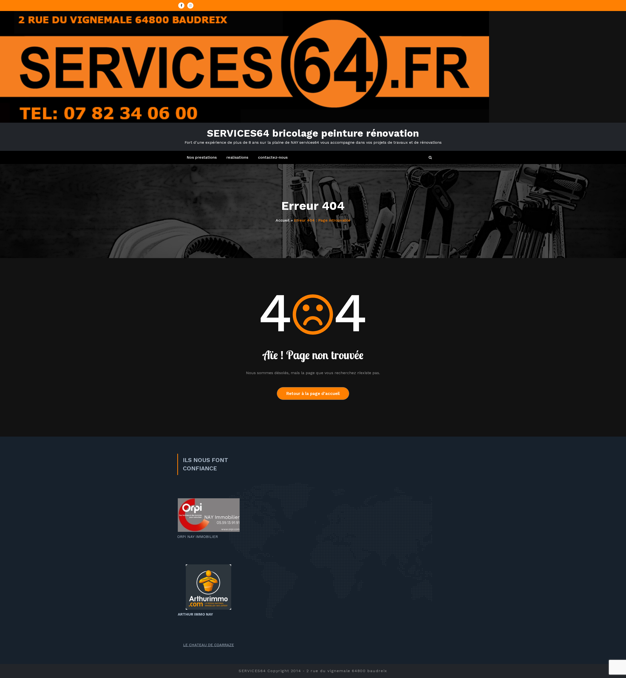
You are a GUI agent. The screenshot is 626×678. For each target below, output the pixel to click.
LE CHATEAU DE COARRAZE (208, 645)
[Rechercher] (431, 157)
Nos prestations (202, 157)
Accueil (283, 220)
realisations (237, 157)
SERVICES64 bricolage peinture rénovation (313, 133)
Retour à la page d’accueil (313, 393)
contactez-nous (273, 157)
